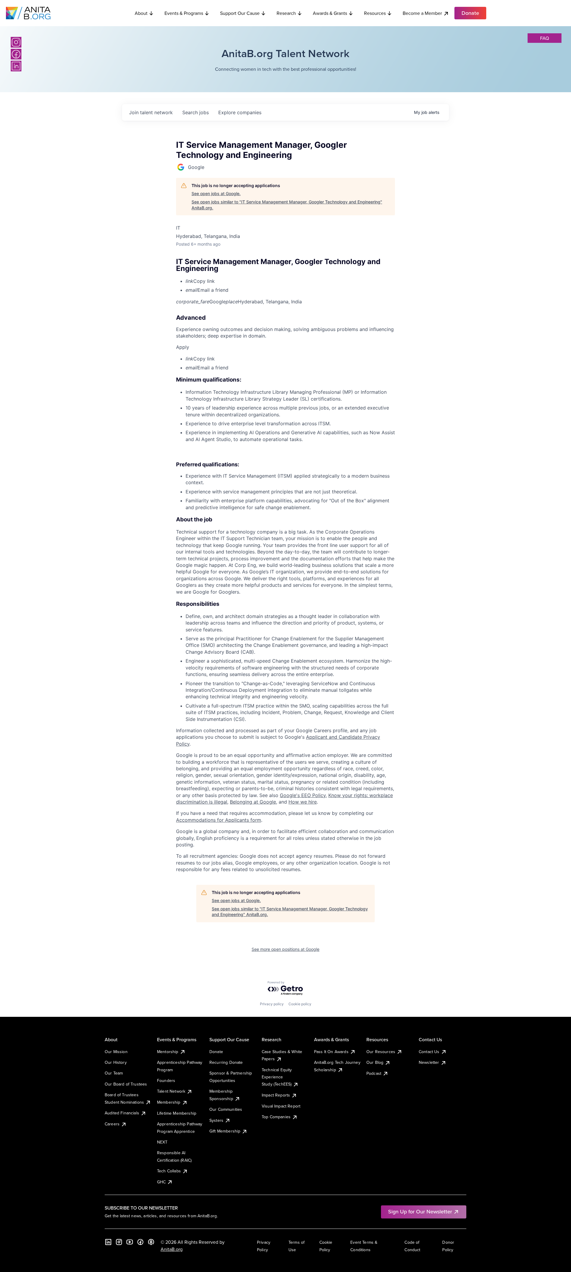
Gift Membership (224, 1131)
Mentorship (167, 1052)
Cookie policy (299, 1004)
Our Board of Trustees (126, 1084)
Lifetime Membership (176, 1113)
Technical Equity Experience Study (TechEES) (277, 1077)
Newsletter (429, 1062)
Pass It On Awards (331, 1052)
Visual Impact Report (281, 1106)
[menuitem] (290, 281)
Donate (216, 1052)
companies (239, 112)
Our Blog (374, 1062)
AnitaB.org (172, 1249)
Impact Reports (276, 1095)
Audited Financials (122, 1113)
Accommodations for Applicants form (218, 820)
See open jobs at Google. (216, 193)
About (141, 13)
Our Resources (380, 1052)
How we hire (302, 802)
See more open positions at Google (285, 949)
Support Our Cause (240, 13)
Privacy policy (272, 1004)
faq (544, 38)
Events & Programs (183, 13)
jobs (195, 112)
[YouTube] (129, 1242)
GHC (161, 1182)
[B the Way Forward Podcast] (151, 1242)
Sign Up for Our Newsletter (420, 1211)
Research (286, 13)
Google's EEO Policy (303, 795)
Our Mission (116, 1052)
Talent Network (171, 1091)
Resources (375, 13)
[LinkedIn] (16, 66)
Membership (169, 1102)
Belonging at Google (253, 802)
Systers (216, 1120)
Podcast (373, 1073)
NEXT (162, 1142)
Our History (116, 1062)
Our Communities (225, 1109)
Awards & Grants (330, 13)
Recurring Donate (226, 1062)
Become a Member (422, 13)
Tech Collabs (169, 1171)
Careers (112, 1124)
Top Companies (276, 1117)
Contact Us (429, 1052)
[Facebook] (16, 54)
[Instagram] (16, 42)
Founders (166, 1080)
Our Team (114, 1073)
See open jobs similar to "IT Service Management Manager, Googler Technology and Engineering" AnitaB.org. (287, 204)
